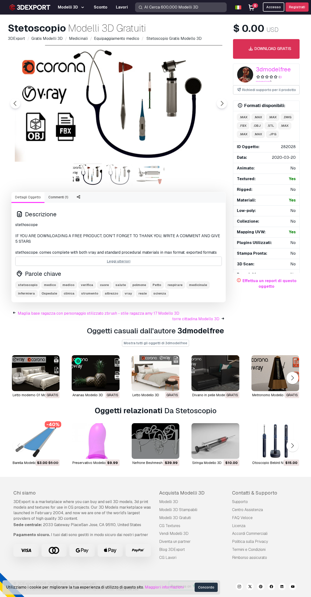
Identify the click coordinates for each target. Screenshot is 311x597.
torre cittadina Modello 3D (195, 318)
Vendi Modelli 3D (174, 533)
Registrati (297, 7)
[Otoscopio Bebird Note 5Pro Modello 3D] (275, 441)
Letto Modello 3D (145, 395)
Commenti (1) (58, 197)
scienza (159, 293)
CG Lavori (167, 557)
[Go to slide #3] (149, 174)
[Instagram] (239, 587)
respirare (175, 285)
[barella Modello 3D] (36, 441)
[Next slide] (222, 103)
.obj (257, 126)
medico (50, 285)
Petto (157, 285)
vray (128, 293)
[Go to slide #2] (118, 174)
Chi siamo (24, 493)
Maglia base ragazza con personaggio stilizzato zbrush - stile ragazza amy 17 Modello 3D (98, 313)
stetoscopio (27, 285)
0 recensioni (269, 79)
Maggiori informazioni (164, 587)
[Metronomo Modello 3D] (275, 373)
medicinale (198, 285)
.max (244, 117)
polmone (139, 285)
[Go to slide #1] (87, 174)
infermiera (26, 293)
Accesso (273, 7)
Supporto (240, 501)
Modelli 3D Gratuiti (175, 517)
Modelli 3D (168, 501)
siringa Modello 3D (207, 463)
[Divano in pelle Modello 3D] (215, 373)
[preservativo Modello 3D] (95, 441)
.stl (270, 126)
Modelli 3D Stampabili (178, 509)
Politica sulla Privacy (250, 541)
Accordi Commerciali (250, 533)
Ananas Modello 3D (87, 395)
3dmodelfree (273, 69)
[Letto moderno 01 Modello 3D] (36, 373)
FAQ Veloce (242, 517)
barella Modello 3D (27, 463)
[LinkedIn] (282, 587)
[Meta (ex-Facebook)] (271, 587)
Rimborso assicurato (249, 557)
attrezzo (111, 293)
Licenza (238, 525)
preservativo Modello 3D (91, 463)
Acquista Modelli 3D (182, 493)
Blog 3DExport (172, 549)
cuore (104, 285)
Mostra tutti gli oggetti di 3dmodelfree (155, 343)
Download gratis (272, 48)
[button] (292, 378)
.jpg (272, 134)
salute (120, 285)
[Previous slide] (15, 103)
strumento (89, 293)
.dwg (287, 117)
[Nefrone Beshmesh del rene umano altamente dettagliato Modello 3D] (155, 441)
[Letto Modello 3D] (155, 373)
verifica (87, 285)
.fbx (243, 126)
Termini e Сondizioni (249, 549)
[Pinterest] (261, 587)
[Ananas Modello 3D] (95, 373)
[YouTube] (293, 587)
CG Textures (169, 525)
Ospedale (49, 293)
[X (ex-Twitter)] (250, 587)
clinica (69, 293)
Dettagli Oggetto (28, 197)
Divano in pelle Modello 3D (213, 395)
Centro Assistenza (247, 509)
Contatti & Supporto (254, 493)
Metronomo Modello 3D (270, 395)
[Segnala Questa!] (52, 384)
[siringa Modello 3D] (215, 441)
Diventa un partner (175, 541)
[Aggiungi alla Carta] (42, 452)
